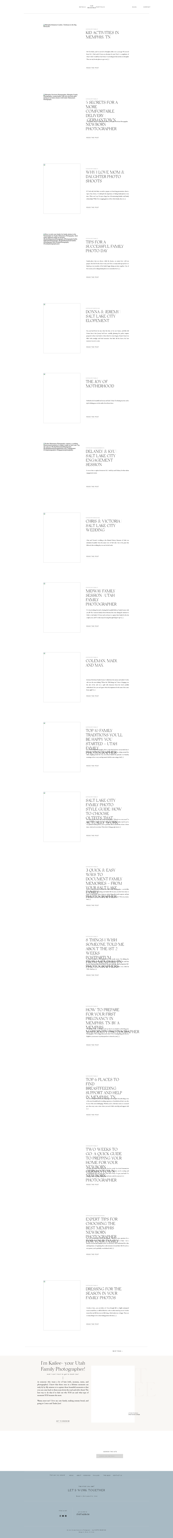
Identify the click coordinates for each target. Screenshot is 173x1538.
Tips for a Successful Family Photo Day (105, 247)
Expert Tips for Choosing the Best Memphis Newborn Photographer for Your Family (102, 1231)
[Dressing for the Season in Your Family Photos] (61, 1305)
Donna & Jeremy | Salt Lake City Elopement (103, 317)
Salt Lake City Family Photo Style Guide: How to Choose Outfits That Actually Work (104, 812)
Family (95, 29)
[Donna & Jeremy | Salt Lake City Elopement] (61, 328)
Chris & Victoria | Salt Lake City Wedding (104, 526)
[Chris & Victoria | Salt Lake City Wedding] (61, 538)
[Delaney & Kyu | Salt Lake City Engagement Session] (61, 468)
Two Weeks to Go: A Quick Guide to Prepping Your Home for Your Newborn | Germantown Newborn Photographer (104, 1165)
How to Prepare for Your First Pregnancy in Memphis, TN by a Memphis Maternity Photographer (112, 1021)
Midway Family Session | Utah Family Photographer (101, 598)
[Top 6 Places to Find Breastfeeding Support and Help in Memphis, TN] (61, 1096)
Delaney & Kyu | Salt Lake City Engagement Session (101, 458)
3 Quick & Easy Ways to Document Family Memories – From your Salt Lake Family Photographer (104, 884)
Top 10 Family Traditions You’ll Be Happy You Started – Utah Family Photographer (104, 742)
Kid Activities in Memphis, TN (102, 35)
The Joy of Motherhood (100, 384)
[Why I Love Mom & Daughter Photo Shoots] (61, 189)
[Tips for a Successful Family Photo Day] (61, 258)
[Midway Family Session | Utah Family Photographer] (61, 607)
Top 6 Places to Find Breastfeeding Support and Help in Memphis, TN (104, 1089)
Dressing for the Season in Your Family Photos (104, 1294)
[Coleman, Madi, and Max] (61, 677)
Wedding (96, 308)
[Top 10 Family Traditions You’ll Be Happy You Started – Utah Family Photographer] (61, 747)
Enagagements (98, 448)
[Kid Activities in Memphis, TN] (61, 49)
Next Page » (118, 1351)
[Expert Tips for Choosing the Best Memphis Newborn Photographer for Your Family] (61, 1236)
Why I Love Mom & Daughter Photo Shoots (105, 177)
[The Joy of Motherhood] (61, 398)
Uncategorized (99, 1215)
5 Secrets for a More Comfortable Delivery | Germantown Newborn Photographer (102, 116)
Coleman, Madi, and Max (101, 664)
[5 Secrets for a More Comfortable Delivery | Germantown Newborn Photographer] (61, 119)
